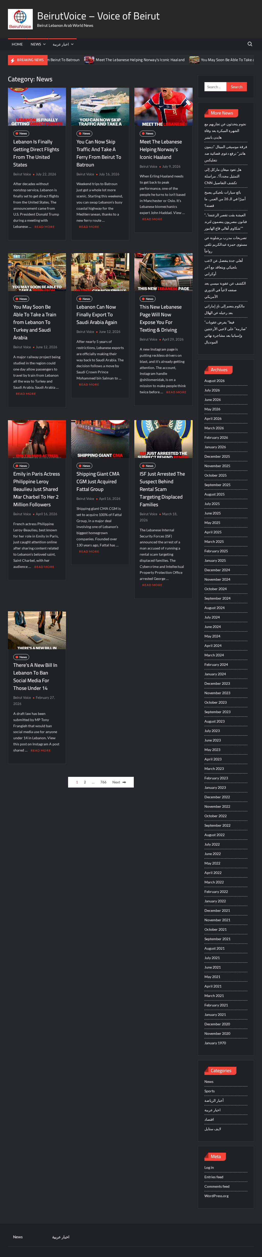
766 (103, 782)
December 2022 (217, 797)
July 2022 (212, 844)
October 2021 (215, 929)
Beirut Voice (22, 174)
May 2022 (212, 863)
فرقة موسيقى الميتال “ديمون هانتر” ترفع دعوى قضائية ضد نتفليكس (225, 153)
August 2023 (214, 721)
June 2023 (212, 740)
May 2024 (212, 636)
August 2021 (214, 948)
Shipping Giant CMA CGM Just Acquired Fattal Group (98, 481)
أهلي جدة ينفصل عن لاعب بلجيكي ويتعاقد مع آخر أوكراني (223, 267)
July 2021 (212, 958)
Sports (209, 1091)
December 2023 (217, 683)
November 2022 (217, 806)
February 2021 (216, 1005)
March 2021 (214, 995)
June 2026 (212, 399)
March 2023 (214, 768)
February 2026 (216, 437)
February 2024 (216, 664)
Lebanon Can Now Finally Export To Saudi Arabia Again (97, 314)
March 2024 (214, 655)
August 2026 (214, 380)
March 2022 (214, 882)
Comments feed (217, 1186)
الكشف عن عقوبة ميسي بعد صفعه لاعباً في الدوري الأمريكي (225, 290)
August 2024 (214, 607)
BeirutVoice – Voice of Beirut (98, 15)
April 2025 (213, 532)
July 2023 (212, 730)
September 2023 (217, 712)
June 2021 (212, 967)
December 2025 (217, 456)
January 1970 (215, 1043)
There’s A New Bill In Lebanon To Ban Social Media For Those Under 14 (35, 676)
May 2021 (212, 976)
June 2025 (212, 513)
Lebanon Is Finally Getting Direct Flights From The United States (36, 153)
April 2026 (213, 418)
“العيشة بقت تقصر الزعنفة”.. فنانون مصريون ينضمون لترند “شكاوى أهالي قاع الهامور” (225, 221)
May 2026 (212, 409)
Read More (45, 227)
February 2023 (216, 778)
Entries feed (213, 1177)
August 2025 (214, 494)
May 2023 (212, 749)
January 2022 (215, 901)
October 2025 (215, 475)
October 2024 (215, 589)
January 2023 (215, 787)
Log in (209, 1167)
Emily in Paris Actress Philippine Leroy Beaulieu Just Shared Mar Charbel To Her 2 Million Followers (36, 489)
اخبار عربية (61, 44)
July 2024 (212, 617)
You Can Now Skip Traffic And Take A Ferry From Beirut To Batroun (99, 153)
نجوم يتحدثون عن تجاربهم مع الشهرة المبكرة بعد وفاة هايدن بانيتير (225, 130)
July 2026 (212, 390)
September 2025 (217, 484)
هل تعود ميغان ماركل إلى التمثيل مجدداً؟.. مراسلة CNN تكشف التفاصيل (222, 176)
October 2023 (215, 702)
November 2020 (217, 1033)
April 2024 (213, 645)
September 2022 (217, 825)
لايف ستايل (212, 1129)
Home (17, 44)
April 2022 (213, 872)
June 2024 (212, 626)
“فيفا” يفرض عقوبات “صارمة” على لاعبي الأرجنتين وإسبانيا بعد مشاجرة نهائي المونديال (225, 332)
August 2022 (214, 835)
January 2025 (215, 560)
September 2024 (217, 598)
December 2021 (217, 910)
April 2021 (213, 986)
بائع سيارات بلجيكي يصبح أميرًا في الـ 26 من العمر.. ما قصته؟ (225, 199)
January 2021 (215, 1014)
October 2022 (215, 816)
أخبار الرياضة (214, 1100)
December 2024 (217, 570)
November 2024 (217, 579)
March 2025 (214, 541)
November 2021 (217, 920)
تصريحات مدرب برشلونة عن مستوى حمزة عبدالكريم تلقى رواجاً (225, 244)
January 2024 (215, 674)
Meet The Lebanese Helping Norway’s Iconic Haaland (119, 59)
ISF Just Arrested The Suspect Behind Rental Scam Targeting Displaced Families (162, 489)
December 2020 (217, 1024)
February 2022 (216, 891)
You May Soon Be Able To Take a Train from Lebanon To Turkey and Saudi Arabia (34, 322)
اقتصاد (209, 1119)
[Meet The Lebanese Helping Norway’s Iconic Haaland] (68, 60)
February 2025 (216, 551)
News (36, 44)
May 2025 (212, 522)
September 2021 (217, 939)
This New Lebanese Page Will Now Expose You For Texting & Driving (161, 318)
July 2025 (212, 503)
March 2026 (214, 428)
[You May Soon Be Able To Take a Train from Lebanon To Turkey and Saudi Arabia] (173, 60)
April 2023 (213, 759)
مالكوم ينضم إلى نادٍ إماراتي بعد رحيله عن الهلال (224, 309)
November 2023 (217, 693)
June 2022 (212, 853)
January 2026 (215, 447)
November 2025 (217, 466)
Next (116, 782)
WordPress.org (216, 1196)
